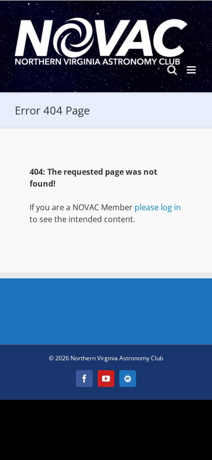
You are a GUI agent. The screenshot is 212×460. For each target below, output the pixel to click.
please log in (158, 207)
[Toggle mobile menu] (192, 70)
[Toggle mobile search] (172, 70)
